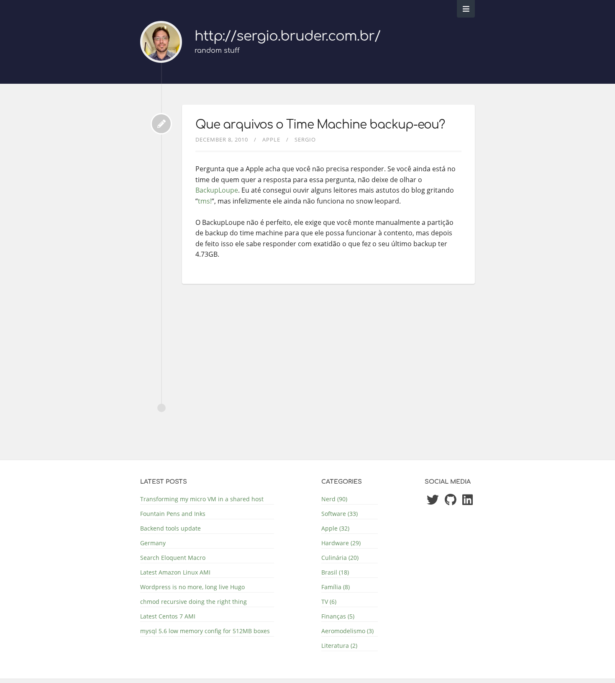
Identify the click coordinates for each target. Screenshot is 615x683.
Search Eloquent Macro (172, 558)
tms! (205, 201)
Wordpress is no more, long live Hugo (192, 587)
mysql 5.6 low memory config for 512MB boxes (205, 631)
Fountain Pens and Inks (172, 514)
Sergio (305, 139)
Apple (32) (335, 528)
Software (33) (339, 514)
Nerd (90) (334, 499)
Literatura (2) (339, 645)
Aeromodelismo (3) (347, 631)
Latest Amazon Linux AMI (175, 572)
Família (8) (335, 587)
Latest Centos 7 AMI (167, 616)
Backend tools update (170, 528)
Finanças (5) (337, 616)
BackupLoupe (216, 190)
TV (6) (328, 602)
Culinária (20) (340, 558)
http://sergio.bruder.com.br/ (287, 36)
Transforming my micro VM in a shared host (202, 499)
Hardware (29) (341, 543)
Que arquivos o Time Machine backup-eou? (320, 124)
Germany (153, 543)
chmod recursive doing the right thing (193, 602)
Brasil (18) (335, 572)
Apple (271, 139)
